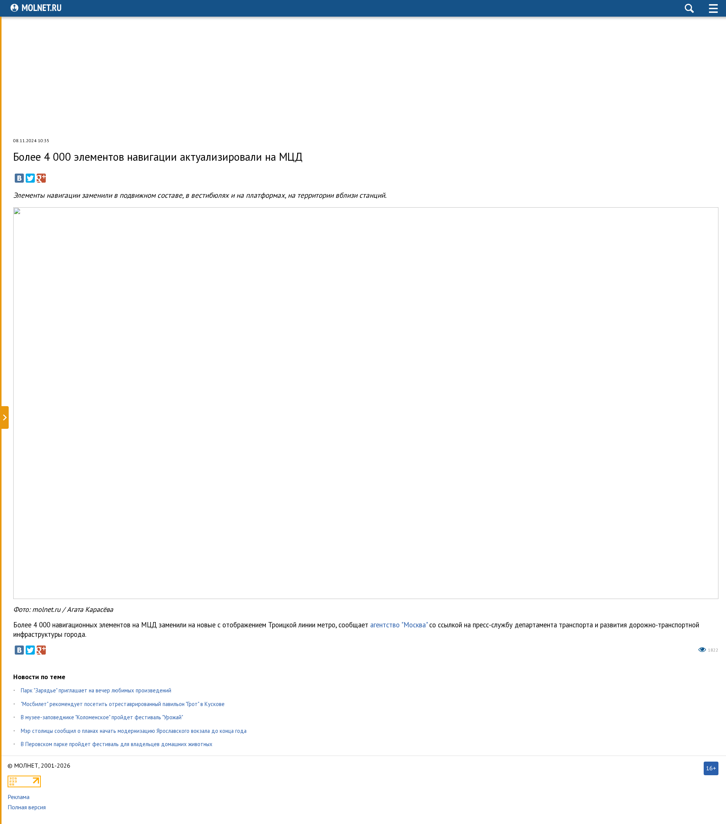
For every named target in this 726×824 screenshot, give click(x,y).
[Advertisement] (363, 77)
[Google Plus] (41, 178)
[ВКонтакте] (19, 178)
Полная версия (27, 807)
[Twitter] (30, 178)
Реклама (18, 797)
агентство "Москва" (398, 624)
